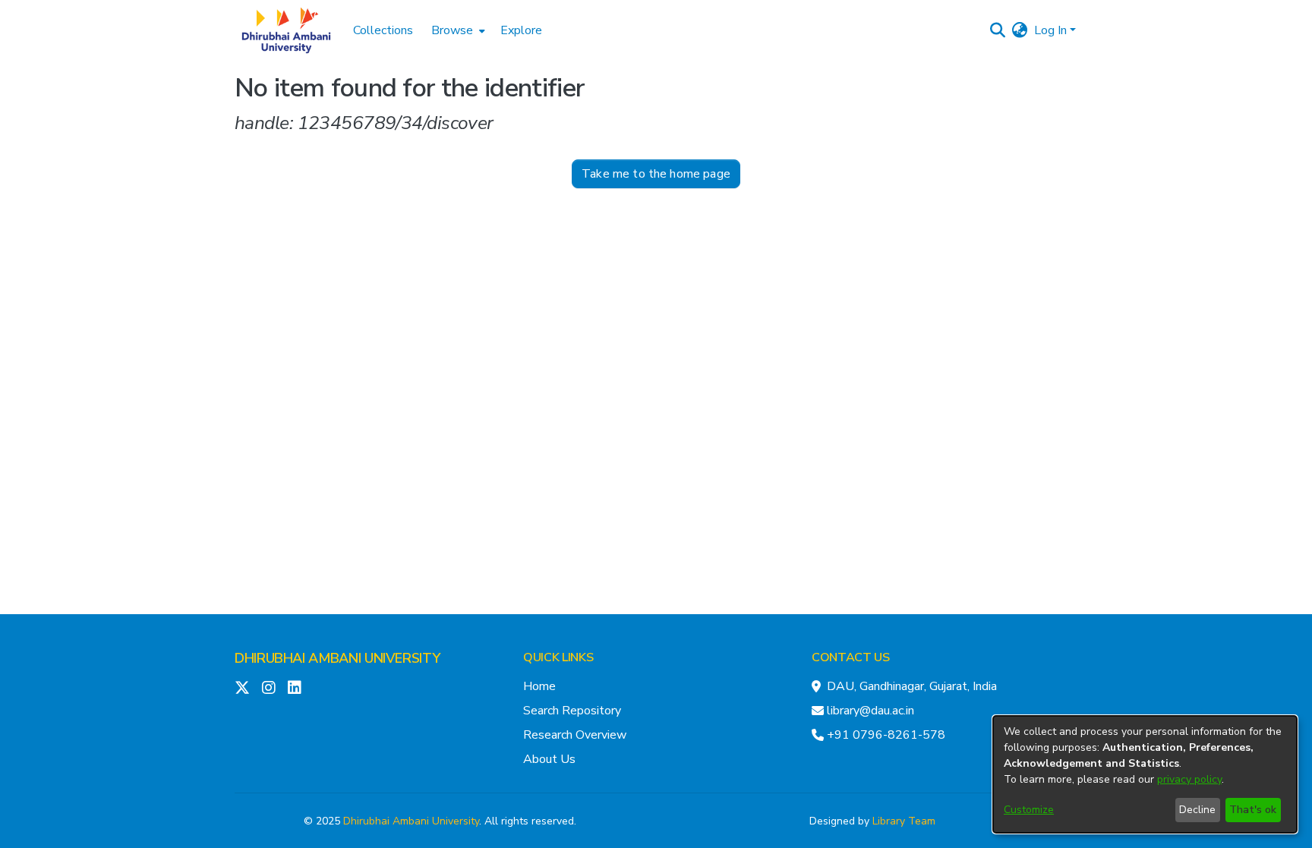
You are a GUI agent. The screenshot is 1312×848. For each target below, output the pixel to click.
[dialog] (1145, 774)
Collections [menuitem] (383, 30)
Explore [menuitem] (521, 30)
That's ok (1252, 809)
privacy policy (1189, 779)
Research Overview (574, 735)
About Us (549, 759)
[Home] (286, 30)
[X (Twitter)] (242, 688)
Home (539, 686)
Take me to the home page (656, 174)
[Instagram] (269, 688)
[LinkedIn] (294, 688)
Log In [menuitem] (1050, 30)
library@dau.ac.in (870, 710)
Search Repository (572, 710)
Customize (1029, 809)
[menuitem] (456, 30)
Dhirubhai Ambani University (411, 821)
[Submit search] (998, 30)
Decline (1197, 809)
